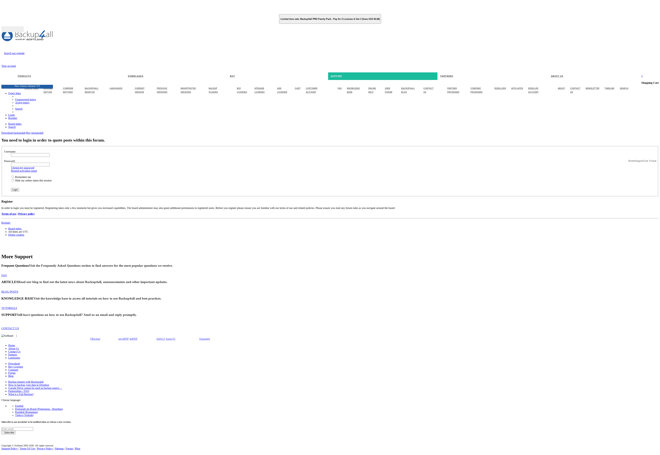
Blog (11, 376)
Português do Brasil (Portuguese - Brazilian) (39, 409)
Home (11, 345)
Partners (12, 354)
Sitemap (59, 448)
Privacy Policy (45, 448)
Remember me (22, 177)
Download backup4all (13, 132)
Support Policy (9, 448)
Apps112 (170, 338)
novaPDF (123, 338)
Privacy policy (26, 213)
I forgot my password (22, 167)
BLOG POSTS (9, 291)
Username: (10, 151)
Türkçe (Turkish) (24, 415)
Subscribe (8, 432)
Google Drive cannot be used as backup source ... (35, 388)
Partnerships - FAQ (18, 391)
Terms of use (8, 213)
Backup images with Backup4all (25, 381)
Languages (14, 357)
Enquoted (204, 338)
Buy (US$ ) (12, 29)
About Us (13, 348)
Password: (9, 161)
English (19, 405)
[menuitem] (22, 102)
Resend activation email (24, 170)
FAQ (4, 275)
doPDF (134, 338)
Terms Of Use (28, 448)
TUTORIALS (9, 308)
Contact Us (14, 351)
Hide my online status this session (33, 180)
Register (5, 222)
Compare (13, 369)
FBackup (95, 338)
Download (14, 363)
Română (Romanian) (26, 412)
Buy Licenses (15, 366)
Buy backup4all (34, 132)
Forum (11, 372)
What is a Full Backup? (21, 394)
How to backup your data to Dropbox (28, 384)
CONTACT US (10, 328)
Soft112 (160, 338)
